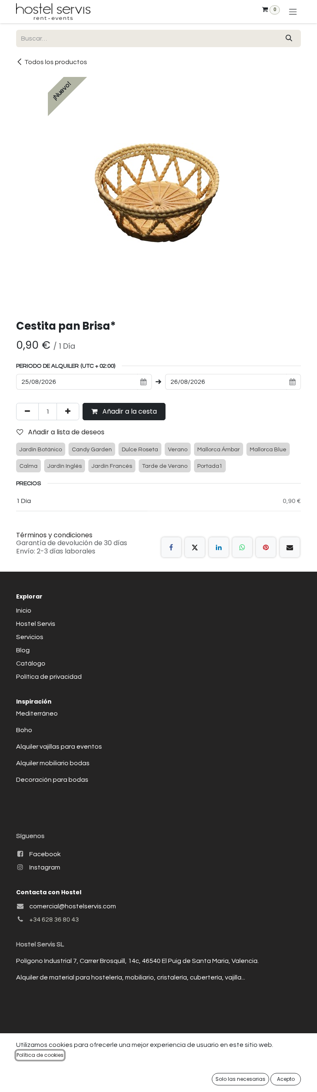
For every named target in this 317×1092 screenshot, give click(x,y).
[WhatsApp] (242, 547)
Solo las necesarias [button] (240, 1078)
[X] (195, 547)
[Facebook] (171, 547)
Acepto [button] (286, 1078)
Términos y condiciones (54, 535)
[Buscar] (289, 38)
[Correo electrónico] (290, 547)
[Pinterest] (266, 547)
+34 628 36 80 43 (54, 919)
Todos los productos (55, 62)
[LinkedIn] (219, 547)
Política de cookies (40, 1054)
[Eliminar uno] (27, 411)
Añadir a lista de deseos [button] (65, 432)
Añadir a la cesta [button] (129, 411)
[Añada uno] (68, 411)
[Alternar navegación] (293, 11)
